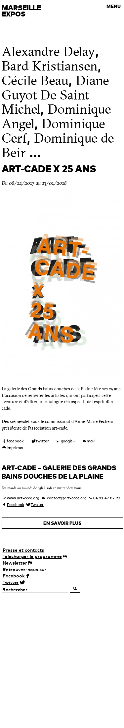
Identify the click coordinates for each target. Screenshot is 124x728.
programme (32, 556)
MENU (113, 6)
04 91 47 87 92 (106, 498)
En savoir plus (62, 523)
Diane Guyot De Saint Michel (55, 95)
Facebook (15, 504)
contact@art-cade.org (66, 498)
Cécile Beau (35, 80)
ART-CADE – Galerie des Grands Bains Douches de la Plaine (59, 472)
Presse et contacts (23, 550)
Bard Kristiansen (50, 66)
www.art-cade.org (23, 498)
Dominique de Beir (58, 145)
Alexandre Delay (48, 51)
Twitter (37, 504)
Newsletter (15, 563)
